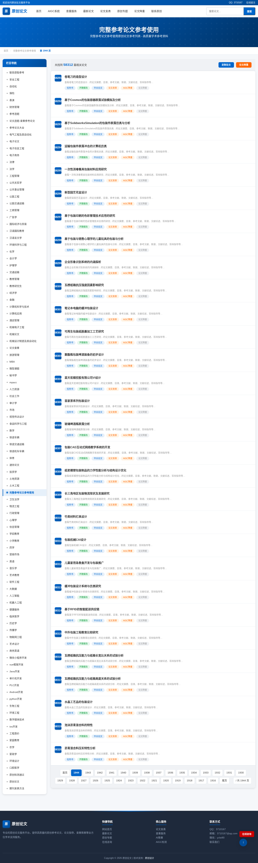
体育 (11, 458)
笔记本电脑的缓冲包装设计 (81, 308)
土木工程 (14, 485)
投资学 (13, 471)
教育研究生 (15, 286)
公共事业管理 (16, 189)
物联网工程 (15, 637)
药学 (11, 547)
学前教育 (14, 533)
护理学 (13, 265)
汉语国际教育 (16, 230)
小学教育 (14, 540)
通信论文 (14, 464)
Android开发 (16, 692)
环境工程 (14, 712)
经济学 (13, 292)
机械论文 (14, 334)
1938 (147, 772)
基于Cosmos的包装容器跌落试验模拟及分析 (93, 99)
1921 (154, 780)
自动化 (13, 86)
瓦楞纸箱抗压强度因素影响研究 (84, 285)
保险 (11, 93)
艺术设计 (14, 643)
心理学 (13, 520)
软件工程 (14, 581)
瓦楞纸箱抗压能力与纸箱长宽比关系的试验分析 (94, 655)
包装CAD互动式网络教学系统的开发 (87, 447)
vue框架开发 (16, 664)
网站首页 (107, 829)
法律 (11, 162)
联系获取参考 (16, 72)
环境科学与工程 (18, 244)
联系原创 (156, 11)
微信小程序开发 (18, 657)
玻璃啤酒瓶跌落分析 (77, 423)
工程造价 (14, 733)
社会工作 (14, 396)
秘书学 (13, 375)
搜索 (249, 11)
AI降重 (159, 837)
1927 (84, 780)
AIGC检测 (161, 842)
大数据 (13, 588)
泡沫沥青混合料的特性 (79, 725)
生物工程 (14, 705)
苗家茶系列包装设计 (77, 400)
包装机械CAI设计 (75, 539)
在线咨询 (107, 842)
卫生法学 (14, 499)
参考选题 (14, 113)
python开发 (15, 698)
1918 (189, 780)
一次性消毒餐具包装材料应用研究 (86, 169)
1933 (206, 772)
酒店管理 (14, 320)
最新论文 (88, 11)
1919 (178, 780)
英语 (11, 561)
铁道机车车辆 (16, 451)
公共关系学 (15, 182)
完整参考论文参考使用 (24, 50)
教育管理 (14, 279)
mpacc (13, 382)
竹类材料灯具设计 (76, 516)
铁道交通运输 (16, 444)
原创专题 (122, 11)
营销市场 (14, 554)
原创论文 (16, 11)
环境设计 (14, 760)
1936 (170, 772)
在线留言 (250, 2)
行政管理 (14, 513)
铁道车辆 (14, 437)
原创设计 (149, 858)
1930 (241, 772)
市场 (11, 409)
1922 (142, 780)
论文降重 (139, 11)
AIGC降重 (127, 88)
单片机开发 (15, 678)
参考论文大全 (16, 127)
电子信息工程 (16, 148)
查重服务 (71, 11)
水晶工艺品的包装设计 (79, 701)
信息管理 (14, 526)
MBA (12, 361)
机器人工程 (15, 602)
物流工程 (14, 506)
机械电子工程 (16, 327)
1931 (229, 772)
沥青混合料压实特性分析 (80, 748)
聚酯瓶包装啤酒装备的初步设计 (84, 354)
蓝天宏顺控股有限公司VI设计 (83, 377)
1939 (135, 772)
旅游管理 (14, 354)
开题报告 (83, 88)
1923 (131, 780)
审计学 (13, 403)
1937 (158, 772)
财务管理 (14, 107)
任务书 (70, 88)
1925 (107, 780)
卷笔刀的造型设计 (76, 76)
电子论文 (14, 141)
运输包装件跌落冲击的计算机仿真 (86, 146)
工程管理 (14, 175)
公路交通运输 (16, 203)
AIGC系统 (54, 11)
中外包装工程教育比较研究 (81, 632)
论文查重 (14, 347)
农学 (11, 747)
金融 (11, 299)
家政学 (13, 754)
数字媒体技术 (16, 719)
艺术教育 (14, 575)
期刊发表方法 (16, 788)
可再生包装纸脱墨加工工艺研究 (84, 331)
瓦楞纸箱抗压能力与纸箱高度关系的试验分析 (93, 678)
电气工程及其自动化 (20, 134)
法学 (11, 169)
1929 (60, 780)
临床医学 (14, 616)
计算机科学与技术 (19, 306)
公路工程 (14, 196)
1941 (111, 772)
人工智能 (14, 595)
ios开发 (13, 726)
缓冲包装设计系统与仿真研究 (83, 586)
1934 (194, 772)
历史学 (13, 623)
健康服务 (14, 609)
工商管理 (14, 210)
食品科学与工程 (18, 423)
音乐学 (13, 568)
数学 (11, 430)
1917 (201, 780)
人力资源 (14, 389)
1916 (213, 780)
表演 (11, 100)
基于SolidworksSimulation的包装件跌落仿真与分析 (97, 123)
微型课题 (14, 368)
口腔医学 (14, 767)
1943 (88, 772)
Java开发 (14, 671)
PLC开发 (14, 685)
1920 (166, 780)
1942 (100, 772)
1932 (217, 772)
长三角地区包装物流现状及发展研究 (87, 493)
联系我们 (214, 842)
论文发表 (105, 11)
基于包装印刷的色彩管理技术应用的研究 (90, 215)
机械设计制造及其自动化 (23, 341)
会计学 (13, 258)
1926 (95, 780)
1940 (123, 772)
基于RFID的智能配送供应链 (82, 609)
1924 (119, 780)
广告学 (13, 217)
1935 (182, 772)
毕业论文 (98, 88)
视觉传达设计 (16, 416)
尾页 (224, 780)
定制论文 (226, 64)
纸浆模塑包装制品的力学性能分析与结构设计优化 (95, 470)
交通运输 (14, 272)
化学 (11, 251)
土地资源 (14, 478)
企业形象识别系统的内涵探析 (83, 261)
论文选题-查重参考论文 (22, 120)
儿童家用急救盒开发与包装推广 (84, 562)
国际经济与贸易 (18, 224)
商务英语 (14, 650)
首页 (38, 11)
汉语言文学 (15, 237)
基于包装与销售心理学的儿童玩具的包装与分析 (94, 238)
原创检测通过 (16, 774)
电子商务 (14, 155)
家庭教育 (14, 740)
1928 (72, 780)
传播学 (13, 630)
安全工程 (14, 79)
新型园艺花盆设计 (76, 192)
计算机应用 (15, 313)
